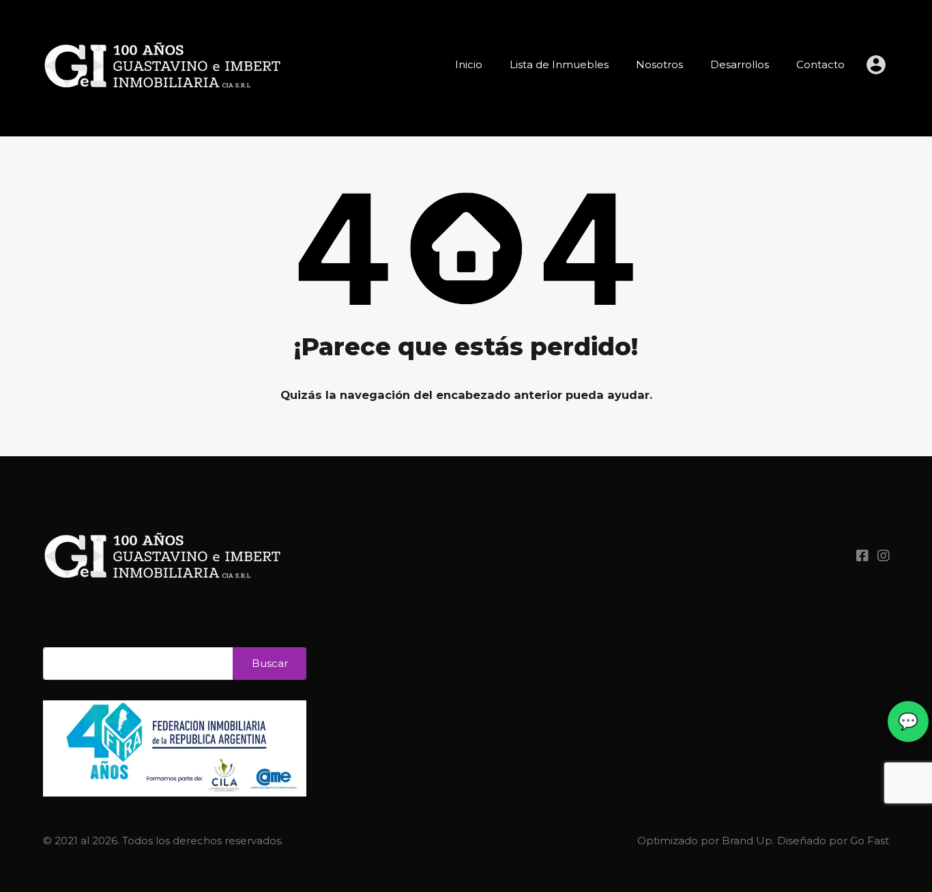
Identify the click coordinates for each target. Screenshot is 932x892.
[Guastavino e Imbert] (162, 109)
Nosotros (659, 64)
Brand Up (747, 840)
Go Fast (869, 840)
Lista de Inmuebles (559, 64)
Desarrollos (739, 64)
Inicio (468, 64)
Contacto (820, 64)
